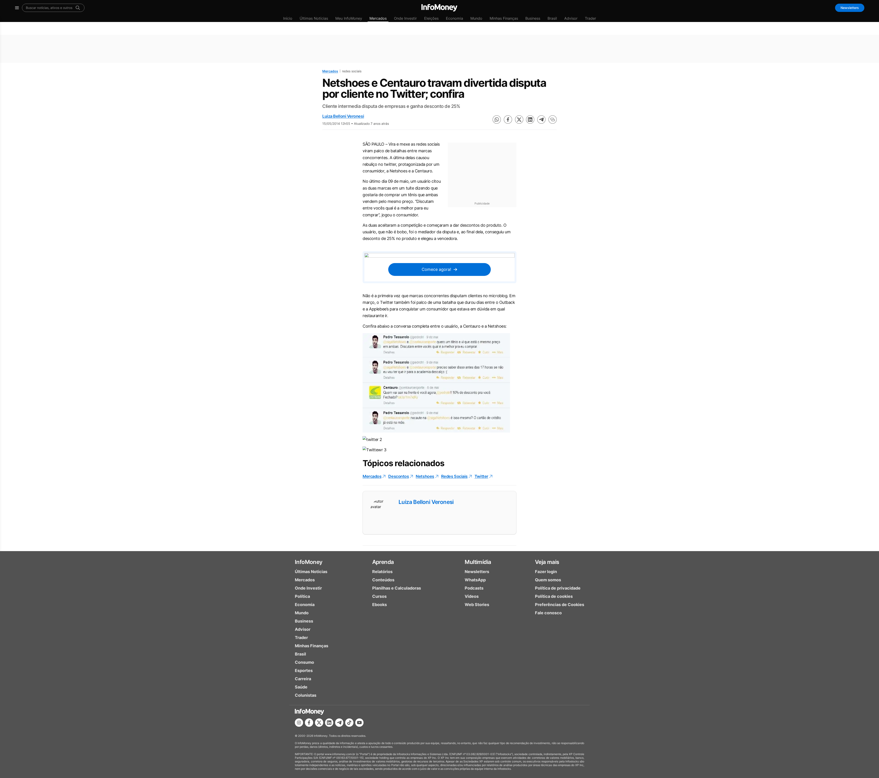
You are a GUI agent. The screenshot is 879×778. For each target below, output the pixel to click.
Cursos (379, 596)
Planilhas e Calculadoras (396, 588)
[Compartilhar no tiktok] (349, 722)
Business (532, 18)
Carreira (303, 678)
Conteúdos (383, 579)
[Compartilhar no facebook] (508, 119)
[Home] (439, 7)
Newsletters (850, 8)
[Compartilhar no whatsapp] (497, 119)
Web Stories (477, 604)
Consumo (304, 662)
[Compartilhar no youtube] (359, 722)
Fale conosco (548, 612)
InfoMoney (309, 562)
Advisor (571, 18)
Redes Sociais (454, 476)
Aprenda (383, 562)
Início (287, 18)
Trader (590, 18)
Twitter (481, 476)
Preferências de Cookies (559, 604)
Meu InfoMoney (348, 18)
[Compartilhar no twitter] (519, 119)
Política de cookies (554, 596)
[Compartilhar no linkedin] (530, 119)
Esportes (304, 670)
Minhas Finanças (504, 18)
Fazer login (546, 571)
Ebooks (379, 604)
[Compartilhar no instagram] (299, 722)
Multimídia (478, 562)
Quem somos (548, 579)
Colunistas (305, 695)
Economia (454, 18)
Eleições (431, 18)
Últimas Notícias (314, 18)
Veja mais (547, 562)
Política (302, 596)
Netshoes (425, 476)
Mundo (476, 18)
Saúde (301, 687)
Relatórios (382, 571)
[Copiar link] (552, 119)
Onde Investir (405, 18)
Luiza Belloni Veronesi (343, 116)
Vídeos (472, 596)
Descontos (398, 476)
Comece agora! (436, 269)
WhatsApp (475, 579)
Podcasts (474, 588)
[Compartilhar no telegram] (541, 119)
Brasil (552, 18)
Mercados (378, 18)
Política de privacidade (558, 588)
